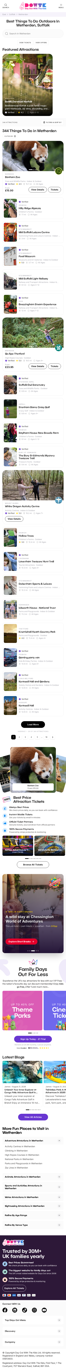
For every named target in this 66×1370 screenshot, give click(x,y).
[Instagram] (34, 1310)
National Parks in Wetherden (19, 1159)
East (4, 14)
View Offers (41, 42)
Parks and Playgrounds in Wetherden (23, 1163)
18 (46, 737)
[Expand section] (59, 1177)
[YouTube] (44, 1310)
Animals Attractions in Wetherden (23, 1176)
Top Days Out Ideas (15, 1320)
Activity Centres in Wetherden (20, 1146)
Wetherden (23, 14)
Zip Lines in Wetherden (16, 1167)
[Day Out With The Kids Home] (33, 6)
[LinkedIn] (14, 1310)
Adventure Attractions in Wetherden (24, 1140)
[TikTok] (24, 1310)
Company (10, 1342)
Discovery (10, 1331)
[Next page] (52, 737)
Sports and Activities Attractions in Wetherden (23, 1187)
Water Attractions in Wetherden (21, 1197)
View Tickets (25, 42)
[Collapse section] (59, 1140)
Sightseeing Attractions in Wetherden (25, 1206)
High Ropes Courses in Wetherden (22, 1155)
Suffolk (12, 14)
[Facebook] (4, 1310)
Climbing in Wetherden (16, 1150)
